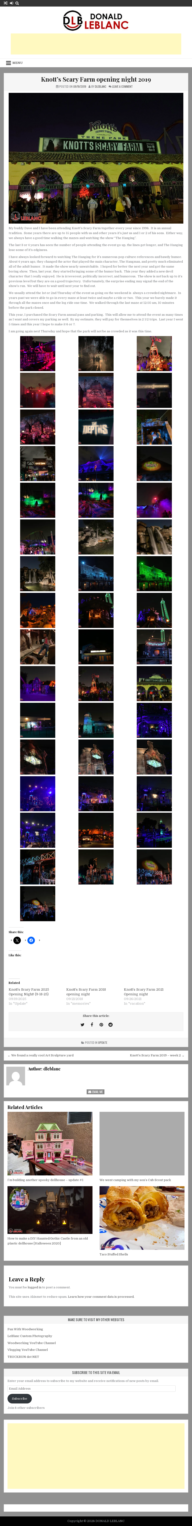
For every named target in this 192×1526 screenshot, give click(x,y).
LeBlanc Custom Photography (29, 1336)
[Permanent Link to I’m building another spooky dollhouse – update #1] (49, 1143)
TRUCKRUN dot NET (23, 1357)
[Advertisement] (96, 43)
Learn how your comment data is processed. (101, 1296)
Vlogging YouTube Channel (27, 1350)
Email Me (97, 1091)
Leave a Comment (122, 86)
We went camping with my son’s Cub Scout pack (135, 1180)
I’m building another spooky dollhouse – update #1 (45, 1180)
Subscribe (19, 1398)
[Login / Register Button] (11, 3)
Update (102, 1042)
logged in (34, 1287)
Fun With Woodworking (25, 1329)
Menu (17, 63)
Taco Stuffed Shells (114, 1254)
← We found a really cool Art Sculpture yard (40, 1055)
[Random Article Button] (5, 3)
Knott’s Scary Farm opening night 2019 (96, 79)
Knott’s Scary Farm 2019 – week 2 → (157, 1055)
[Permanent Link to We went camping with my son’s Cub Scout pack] (142, 1143)
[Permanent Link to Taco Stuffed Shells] (142, 1218)
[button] (38, 354)
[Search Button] (17, 3)
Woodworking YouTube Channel (31, 1343)
